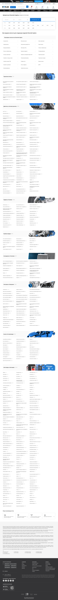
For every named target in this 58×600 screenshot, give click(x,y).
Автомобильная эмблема (7, 339)
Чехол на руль (18, 499)
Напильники (31, 443)
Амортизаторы (5, 204)
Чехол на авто (5, 499)
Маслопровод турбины (33, 139)
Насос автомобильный (6, 445)
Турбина (31, 179)
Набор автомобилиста (6, 441)
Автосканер (18, 378)
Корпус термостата (19, 265)
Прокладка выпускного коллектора (8, 158)
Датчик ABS (31, 293)
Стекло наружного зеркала (20, 356)
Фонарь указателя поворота (34, 325)
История (23, 564)
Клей (30, 418)
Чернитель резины (19, 497)
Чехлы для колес (32, 497)
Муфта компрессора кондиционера (35, 268)
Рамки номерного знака (6, 471)
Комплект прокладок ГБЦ (33, 129)
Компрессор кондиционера (7, 265)
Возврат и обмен (13, 3)
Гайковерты (31, 397)
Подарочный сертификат (33, 461)
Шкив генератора (5, 327)
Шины (4, 501)
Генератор (17, 293)
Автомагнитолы (32, 376)
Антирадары (5, 387)
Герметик (4, 399)
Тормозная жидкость (33, 489)
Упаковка (31, 493)
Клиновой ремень (32, 125)
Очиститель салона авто (6, 455)
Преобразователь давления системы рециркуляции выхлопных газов (21, 153)
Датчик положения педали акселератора (20, 301)
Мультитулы (31, 439)
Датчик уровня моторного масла (21, 306)
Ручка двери (18, 354)
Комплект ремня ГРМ (33, 132)
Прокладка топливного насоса (21, 165)
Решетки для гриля (6, 474)
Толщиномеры (5, 489)
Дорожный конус (5, 405)
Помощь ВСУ (47, 570)
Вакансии (23, 568)
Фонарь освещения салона (20, 325)
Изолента (17, 412)
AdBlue (4, 372)
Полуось (4, 244)
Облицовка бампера (6, 352)
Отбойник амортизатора (20, 213)
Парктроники (5, 457)
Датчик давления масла (33, 295)
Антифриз (4, 389)
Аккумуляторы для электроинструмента (19, 380)
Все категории (48, 563)
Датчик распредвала (33, 301)
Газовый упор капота (33, 341)
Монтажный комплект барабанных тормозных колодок (35, 87)
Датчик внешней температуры (7, 295)
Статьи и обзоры (19, 3)
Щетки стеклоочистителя (7, 360)
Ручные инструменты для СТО (34, 474)
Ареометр (31, 389)
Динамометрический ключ (7, 401)
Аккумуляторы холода (33, 380)
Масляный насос (5, 142)
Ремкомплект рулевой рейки (34, 217)
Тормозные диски (19, 99)
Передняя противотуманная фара (8, 319)
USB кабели (4, 374)
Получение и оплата (8, 3)
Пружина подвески (32, 215)
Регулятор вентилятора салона (7, 277)
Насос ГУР (17, 211)
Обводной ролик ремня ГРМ (34, 146)
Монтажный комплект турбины (34, 142)
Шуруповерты (32, 501)
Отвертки (4, 451)
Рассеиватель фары (33, 319)
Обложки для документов (20, 447)
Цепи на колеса (5, 497)
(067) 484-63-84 (7, 567)
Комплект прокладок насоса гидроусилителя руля (7, 209)
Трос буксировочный (6, 493)
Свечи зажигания (5, 323)
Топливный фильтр (19, 179)
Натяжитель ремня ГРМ (19, 144)
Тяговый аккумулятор (19, 493)
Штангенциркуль (18, 501)
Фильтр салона (18, 186)
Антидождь (18, 385)
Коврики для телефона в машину (34, 422)
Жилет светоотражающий (33, 405)
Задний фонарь (5, 309)
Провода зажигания (19, 319)
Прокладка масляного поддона (34, 160)
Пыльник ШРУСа (18, 246)
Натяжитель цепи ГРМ (33, 144)
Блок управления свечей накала (34, 289)
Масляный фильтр (19, 142)
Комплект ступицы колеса (34, 208)
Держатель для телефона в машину (35, 399)
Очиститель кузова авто (33, 453)
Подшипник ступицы (19, 215)
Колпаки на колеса (6, 424)
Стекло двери (5, 356)
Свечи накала (18, 323)
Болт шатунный (18, 111)
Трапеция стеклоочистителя (7, 358)
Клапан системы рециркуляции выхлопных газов (7, 125)
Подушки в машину (6, 463)
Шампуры (31, 499)
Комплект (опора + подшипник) (21, 206)
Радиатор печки (32, 275)
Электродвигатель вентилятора (34, 277)
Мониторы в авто (5, 437)
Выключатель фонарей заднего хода (35, 291)
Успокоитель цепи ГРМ (6, 184)
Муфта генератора (19, 317)
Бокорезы (4, 393)
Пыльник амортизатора (6, 217)
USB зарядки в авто (33, 372)
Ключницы (4, 422)
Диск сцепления (32, 240)
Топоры (17, 489)
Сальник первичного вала (7, 249)
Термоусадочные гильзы (6, 487)
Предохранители (18, 465)
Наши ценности (24, 565)
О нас (3, 3)
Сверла (17, 476)
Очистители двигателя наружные (21, 451)
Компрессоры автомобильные (7, 427)
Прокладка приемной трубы (7, 165)
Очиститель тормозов (19, 455)
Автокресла (5, 376)
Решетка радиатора (6, 354)
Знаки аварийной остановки (34, 409)
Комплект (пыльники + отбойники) (35, 206)
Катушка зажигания (33, 309)
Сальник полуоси (19, 249)
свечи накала (22, 8)
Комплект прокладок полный (20, 132)
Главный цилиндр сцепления (20, 240)
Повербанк (18, 461)
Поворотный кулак (32, 213)
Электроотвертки (32, 503)
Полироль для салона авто (34, 463)
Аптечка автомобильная (20, 389)
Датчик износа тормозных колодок (21, 299)
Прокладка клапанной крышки (34, 158)
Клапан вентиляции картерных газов (8, 122)
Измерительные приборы (7, 412)
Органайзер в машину (33, 449)
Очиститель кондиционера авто (21, 453)
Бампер (31, 339)
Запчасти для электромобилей (50, 569)
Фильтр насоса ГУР (6, 186)
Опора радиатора (5, 270)
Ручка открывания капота (34, 354)
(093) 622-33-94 (13, 567)
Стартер (31, 323)
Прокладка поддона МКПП (34, 244)
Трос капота (18, 358)
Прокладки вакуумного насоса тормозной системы (34, 92)
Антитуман (31, 387)
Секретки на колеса (33, 476)
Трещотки (31, 491)
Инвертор (31, 412)
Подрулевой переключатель (34, 352)
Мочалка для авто (5, 439)
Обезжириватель (5, 447)
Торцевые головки (5, 491)
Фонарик (17, 495)
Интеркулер (18, 120)
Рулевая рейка (32, 219)
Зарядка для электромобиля (34, 407)
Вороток (17, 397)
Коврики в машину (19, 422)
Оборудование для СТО (33, 447)
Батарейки (18, 391)
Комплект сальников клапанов (21, 135)
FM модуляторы (18, 372)
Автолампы (18, 376)
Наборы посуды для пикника (7, 443)
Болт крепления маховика (7, 238)
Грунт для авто (18, 399)
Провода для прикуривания (34, 467)
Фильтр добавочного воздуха (34, 184)
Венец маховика (18, 238)
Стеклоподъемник (32, 356)
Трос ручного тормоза (33, 358)
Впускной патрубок (19, 113)
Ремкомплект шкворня (19, 219)
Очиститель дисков (32, 451)
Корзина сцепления (19, 242)
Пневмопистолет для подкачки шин (8, 461)
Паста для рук (32, 457)
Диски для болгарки (19, 401)
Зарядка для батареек (6, 407)
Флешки (4, 495)
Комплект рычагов (19, 208)
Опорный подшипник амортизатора (8, 213)
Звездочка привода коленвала (7, 120)
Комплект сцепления (6, 242)
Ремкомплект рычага (6, 219)
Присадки (17, 467)
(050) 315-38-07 (13, 565)
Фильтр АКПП (18, 184)
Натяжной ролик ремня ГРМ (7, 146)
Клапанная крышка (19, 125)
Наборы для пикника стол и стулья (35, 441)
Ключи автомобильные (33, 420)
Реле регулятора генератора (20, 321)
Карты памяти (18, 418)
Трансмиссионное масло (20, 491)
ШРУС (30, 249)
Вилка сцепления (32, 238)
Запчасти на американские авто (50, 568)
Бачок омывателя (5, 341)
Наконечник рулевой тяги (7, 211)
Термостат (17, 277)
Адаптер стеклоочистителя (20, 339)
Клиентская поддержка (35, 570)
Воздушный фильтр (33, 111)
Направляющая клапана (6, 144)
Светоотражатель (32, 321)
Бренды (47, 565)
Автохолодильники (32, 378)
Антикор (31, 385)
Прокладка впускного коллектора (35, 155)
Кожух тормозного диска (6, 84)
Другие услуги (34, 567)
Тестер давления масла (19, 487)
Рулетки (17, 474)
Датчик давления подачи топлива (21, 297)
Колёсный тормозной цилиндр (20, 84)
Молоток (31, 435)
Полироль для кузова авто (20, 463)
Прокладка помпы (32, 162)
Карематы (4, 418)
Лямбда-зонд (5, 317)
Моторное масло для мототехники (35, 437)
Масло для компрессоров (7, 435)
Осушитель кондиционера (20, 270)
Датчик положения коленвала (7, 301)
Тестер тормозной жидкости (34, 487)
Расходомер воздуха (6, 321)
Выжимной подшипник (6, 240)
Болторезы (31, 393)
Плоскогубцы (32, 459)
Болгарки (17, 393)
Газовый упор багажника (20, 341)
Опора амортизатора (33, 211)
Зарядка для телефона (19, 407)
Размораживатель (32, 469)
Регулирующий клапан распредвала (35, 167)
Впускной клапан (5, 113)
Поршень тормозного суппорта (7, 92)
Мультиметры (18, 439)
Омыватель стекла (19, 449)
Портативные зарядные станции (8, 465)
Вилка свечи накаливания (7, 291)
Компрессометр (32, 424)
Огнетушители (5, 449)
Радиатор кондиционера (6, 275)
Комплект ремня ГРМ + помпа (7, 135)
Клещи (17, 420)
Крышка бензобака (19, 139)
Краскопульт (32, 427)
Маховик (31, 242)
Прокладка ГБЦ (18, 158)
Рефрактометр (32, 471)
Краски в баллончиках (19, 427)
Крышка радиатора (6, 268)
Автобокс (17, 374)
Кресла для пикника (33, 429)
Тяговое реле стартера (6, 325)
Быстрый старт (18, 395)
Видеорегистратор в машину (34, 395)
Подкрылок (18, 352)
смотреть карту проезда (7, 575)
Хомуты (31, 495)
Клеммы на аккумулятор (6, 420)
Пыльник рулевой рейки (20, 217)
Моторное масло (18, 437)
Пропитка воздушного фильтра (21, 469)
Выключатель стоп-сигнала (20, 291)
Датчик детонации (6, 299)
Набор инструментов (19, 441)
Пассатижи (18, 457)
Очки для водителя (32, 455)
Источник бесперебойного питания (35, 414)
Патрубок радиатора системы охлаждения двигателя (34, 270)
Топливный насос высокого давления (8, 179)
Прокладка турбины (33, 165)
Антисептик (18, 387)
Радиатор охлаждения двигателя (21, 275)
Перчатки (17, 459)
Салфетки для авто (6, 476)
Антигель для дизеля (6, 385)
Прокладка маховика (19, 244)
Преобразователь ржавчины (34, 465)
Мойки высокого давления (20, 435)
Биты (30, 391)
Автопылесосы (5, 378)
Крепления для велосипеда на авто (8, 429)
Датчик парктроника (33, 299)
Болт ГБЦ (4, 111)
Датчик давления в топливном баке (21, 295)
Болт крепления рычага (19, 204)
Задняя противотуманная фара (21, 309)
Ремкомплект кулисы (33, 246)
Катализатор (32, 120)
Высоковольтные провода (7, 293)
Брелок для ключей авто (6, 395)
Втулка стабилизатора (33, 204)
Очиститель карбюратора (7, 453)
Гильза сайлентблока (6, 206)
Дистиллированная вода (33, 401)
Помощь (33, 571)
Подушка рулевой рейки (6, 215)
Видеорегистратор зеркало (7, 397)
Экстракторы (18, 503)
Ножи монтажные (19, 445)
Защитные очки (18, 409)
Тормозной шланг (5, 99)
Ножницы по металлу (33, 445)
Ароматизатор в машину (6, 391)
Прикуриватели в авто (6, 467)
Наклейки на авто (19, 443)
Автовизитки (32, 374)
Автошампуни (5, 380)
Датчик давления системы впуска (35, 297)
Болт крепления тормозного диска (21, 81)
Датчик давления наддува (7, 297)
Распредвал (18, 167)
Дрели (17, 405)
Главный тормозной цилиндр (34, 81)
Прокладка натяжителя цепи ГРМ (8, 162)
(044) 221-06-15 (7, 565)
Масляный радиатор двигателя (21, 268)
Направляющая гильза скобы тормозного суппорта (20, 90)
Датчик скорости (5, 303)
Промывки (4, 469)
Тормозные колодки (33, 99)
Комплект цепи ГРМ (33, 135)
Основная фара (32, 317)
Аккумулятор (5, 289)
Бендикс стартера (19, 289)
